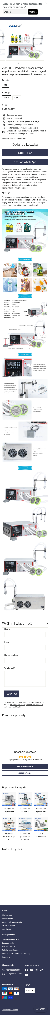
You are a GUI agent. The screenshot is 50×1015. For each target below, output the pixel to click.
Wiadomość (9, 668)
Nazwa (7, 629)
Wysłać (12, 694)
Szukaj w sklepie (8, 926)
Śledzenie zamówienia (10, 939)
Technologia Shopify (10, 1010)
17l (5, 85)
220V (16, 98)
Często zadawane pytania (12, 922)
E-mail (7, 642)
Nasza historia (7, 919)
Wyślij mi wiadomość (17, 623)
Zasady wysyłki (8, 943)
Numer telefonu (11, 655)
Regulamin (6, 957)
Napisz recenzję (25, 766)
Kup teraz (25, 153)
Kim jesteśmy (7, 915)
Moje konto (6, 929)
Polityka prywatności (17, 705)
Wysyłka (5, 139)
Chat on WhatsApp (25, 162)
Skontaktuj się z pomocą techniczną (16, 953)
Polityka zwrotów (8, 946)
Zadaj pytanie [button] (25, 773)
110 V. (6, 98)
